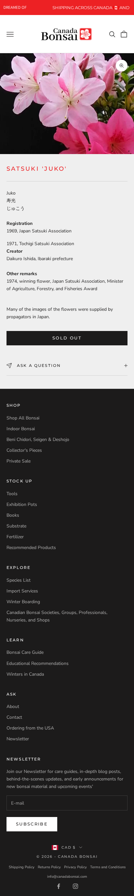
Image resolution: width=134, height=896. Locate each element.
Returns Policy (49, 867)
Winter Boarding (23, 602)
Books (13, 515)
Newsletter (18, 739)
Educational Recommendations (38, 663)
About (13, 706)
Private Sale (19, 461)
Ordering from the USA (30, 728)
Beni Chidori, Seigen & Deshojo (38, 439)
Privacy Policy (75, 867)
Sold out (67, 337)
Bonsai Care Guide (25, 652)
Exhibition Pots (22, 504)
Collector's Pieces (24, 450)
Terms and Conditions (108, 867)
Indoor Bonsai (21, 429)
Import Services (22, 591)
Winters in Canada (25, 674)
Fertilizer (15, 537)
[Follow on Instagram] (75, 886)
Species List (19, 580)
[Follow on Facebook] (58, 886)
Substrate (16, 526)
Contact (14, 717)
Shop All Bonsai (23, 418)
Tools (12, 494)
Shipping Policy (21, 867)
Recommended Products (31, 547)
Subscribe (32, 823)
